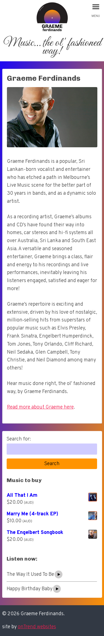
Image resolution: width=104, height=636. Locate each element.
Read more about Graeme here (40, 407)
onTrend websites (37, 627)
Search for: (18, 439)
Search (52, 464)
